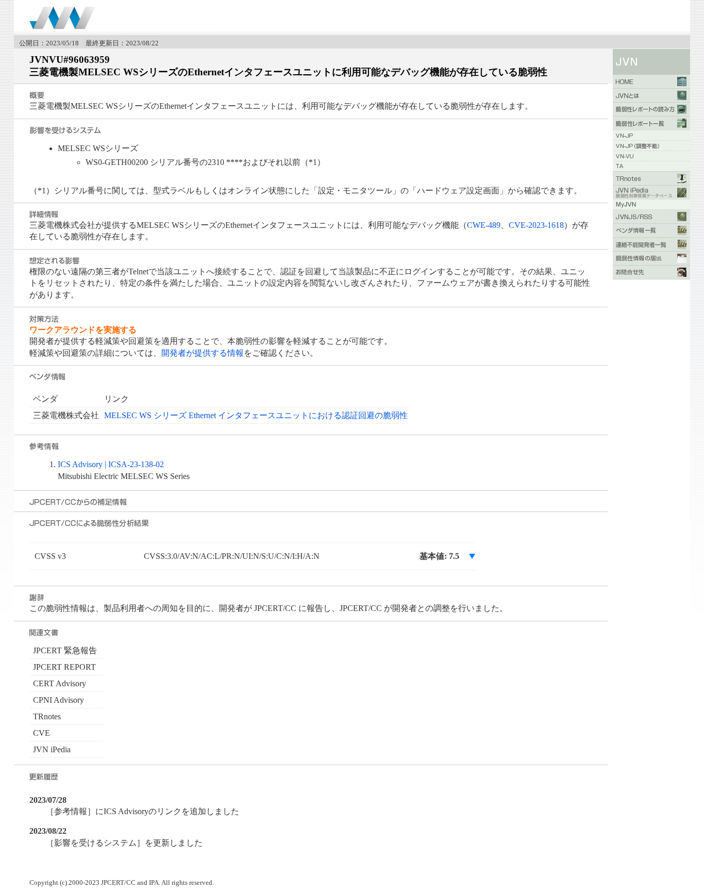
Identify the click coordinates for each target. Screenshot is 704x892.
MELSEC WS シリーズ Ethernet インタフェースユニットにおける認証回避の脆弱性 (256, 415)
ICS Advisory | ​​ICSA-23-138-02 (111, 464)
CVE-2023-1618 (536, 225)
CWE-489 (483, 225)
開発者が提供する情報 (202, 353)
